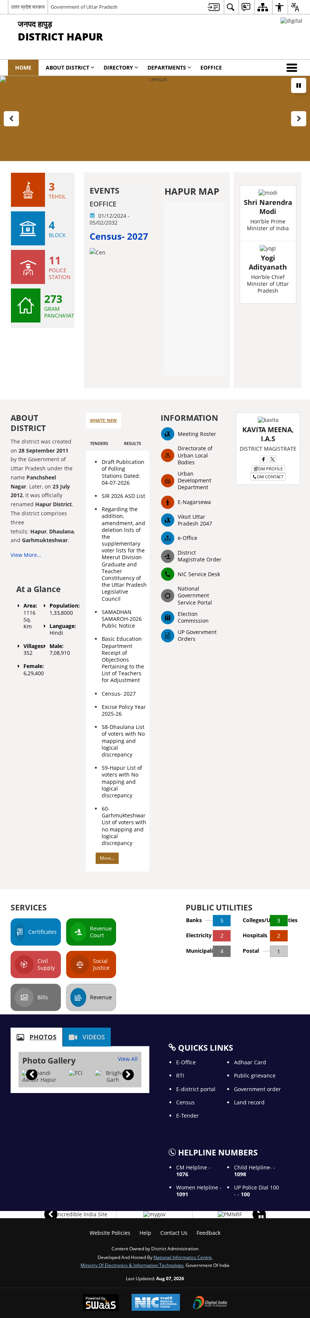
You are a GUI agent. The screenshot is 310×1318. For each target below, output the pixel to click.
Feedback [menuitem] (208, 1232)
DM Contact (270, 476)
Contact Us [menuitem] (174, 1232)
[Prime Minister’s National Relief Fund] (230, 1214)
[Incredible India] (78, 1214)
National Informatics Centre (182, 1257)
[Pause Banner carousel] (298, 85)
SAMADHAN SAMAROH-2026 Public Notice (122, 618)
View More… (26, 554)
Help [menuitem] (145, 1232)
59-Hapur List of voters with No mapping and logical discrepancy (122, 781)
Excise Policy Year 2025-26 (124, 710)
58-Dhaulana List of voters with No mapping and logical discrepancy (123, 740)
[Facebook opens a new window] (263, 459)
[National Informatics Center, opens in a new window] (156, 1303)
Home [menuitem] (23, 67)
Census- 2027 (119, 693)
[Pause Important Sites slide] (261, 1217)
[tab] (103, 420)
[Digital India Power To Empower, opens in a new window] (210, 1303)
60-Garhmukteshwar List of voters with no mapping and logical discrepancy (124, 826)
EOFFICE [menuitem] (211, 67)
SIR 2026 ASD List (123, 495)
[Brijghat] (113, 1076)
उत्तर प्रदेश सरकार (28, 6)
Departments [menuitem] (166, 67)
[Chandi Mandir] (38, 1076)
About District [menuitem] (67, 67)
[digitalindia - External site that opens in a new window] (291, 20)
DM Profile (270, 468)
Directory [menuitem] (118, 67)
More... (107, 858)
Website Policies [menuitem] (110, 1232)
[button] (293, 68)
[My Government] (154, 1214)
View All (128, 1058)
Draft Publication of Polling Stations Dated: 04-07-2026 (123, 472)
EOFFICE (103, 204)
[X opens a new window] (272, 459)
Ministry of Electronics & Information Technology (132, 1265)
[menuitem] (213, 7)
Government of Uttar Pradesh (84, 6)
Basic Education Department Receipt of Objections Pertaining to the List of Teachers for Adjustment (123, 659)
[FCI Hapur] (75, 1073)
